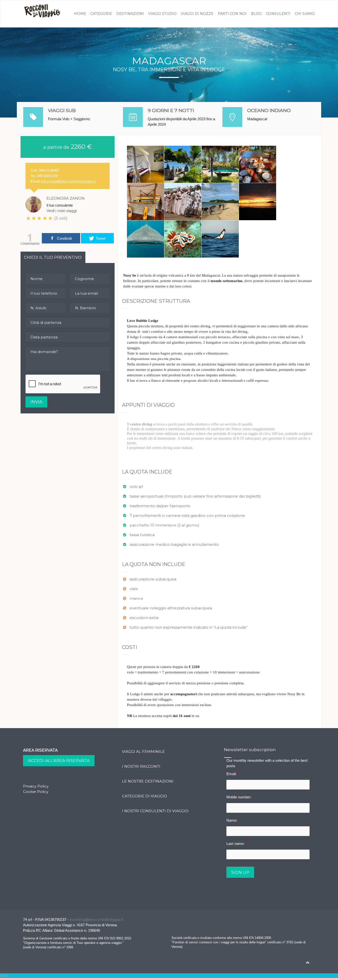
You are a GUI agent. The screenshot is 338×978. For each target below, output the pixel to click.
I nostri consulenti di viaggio (155, 811)
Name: (233, 820)
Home (80, 13)
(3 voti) (60, 218)
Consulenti (278, 13)
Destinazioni (130, 13)
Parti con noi (232, 13)
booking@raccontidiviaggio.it (96, 919)
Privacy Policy (35, 786)
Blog (256, 13)
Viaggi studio (162, 13)
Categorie (101, 13)
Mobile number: (240, 797)
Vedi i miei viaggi (62, 210)
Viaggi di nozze (197, 13)
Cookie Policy (35, 791)
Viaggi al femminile (143, 751)
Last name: (236, 843)
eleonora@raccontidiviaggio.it (68, 181)
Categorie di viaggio (144, 796)
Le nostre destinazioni (147, 781)
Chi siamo (305, 13)
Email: (232, 774)
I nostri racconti (141, 766)
